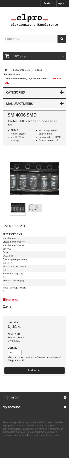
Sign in (61, 4)
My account (11, 407)
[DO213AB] (17, 208)
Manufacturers (19, 103)
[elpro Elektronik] (34, 19)
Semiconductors (21, 70)
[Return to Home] (6, 70)
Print (8, 307)
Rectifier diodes (12, 74)
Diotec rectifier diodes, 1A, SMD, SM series (25, 78)
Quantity (12, 347)
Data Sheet (12, 299)
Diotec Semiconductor (14, 241)
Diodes (38, 70)
